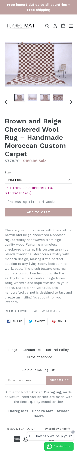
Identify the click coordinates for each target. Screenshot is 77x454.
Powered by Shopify (56, 428)
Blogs (12, 350)
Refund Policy (57, 350)
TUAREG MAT (28, 428)
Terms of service (38, 357)
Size (8, 172)
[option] (19, 97)
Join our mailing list (38, 370)
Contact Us (31, 350)
